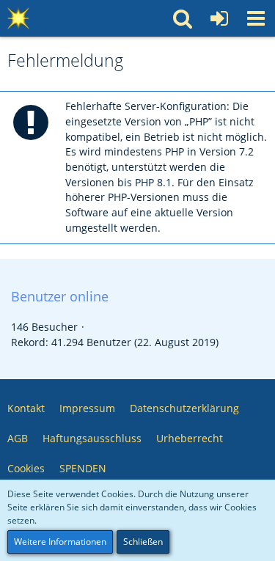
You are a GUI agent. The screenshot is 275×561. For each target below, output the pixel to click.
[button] (256, 18)
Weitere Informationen (60, 541)
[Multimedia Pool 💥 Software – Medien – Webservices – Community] (18, 18)
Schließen (143, 541)
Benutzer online (60, 296)
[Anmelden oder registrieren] (219, 18)
